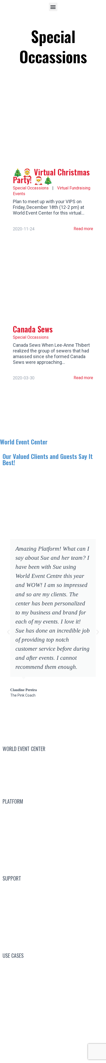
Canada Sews (33, 329)
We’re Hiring (53, 771)
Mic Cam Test (53, 938)
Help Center (53, 926)
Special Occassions (31, 188)
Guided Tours (53, 836)
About (50, 783)
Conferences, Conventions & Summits (53, 966)
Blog (53, 888)
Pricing (53, 848)
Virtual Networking (53, 978)
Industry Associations (53, 990)
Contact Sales (53, 759)
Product (53, 861)
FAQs (53, 901)
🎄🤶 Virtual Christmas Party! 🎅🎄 (51, 176)
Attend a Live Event (53, 811)
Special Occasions (53, 1027)
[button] (53, 7)
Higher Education (53, 1003)
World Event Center (24, 441)
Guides (53, 913)
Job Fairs (53, 1015)
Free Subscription (59, 824)
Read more (83, 228)
